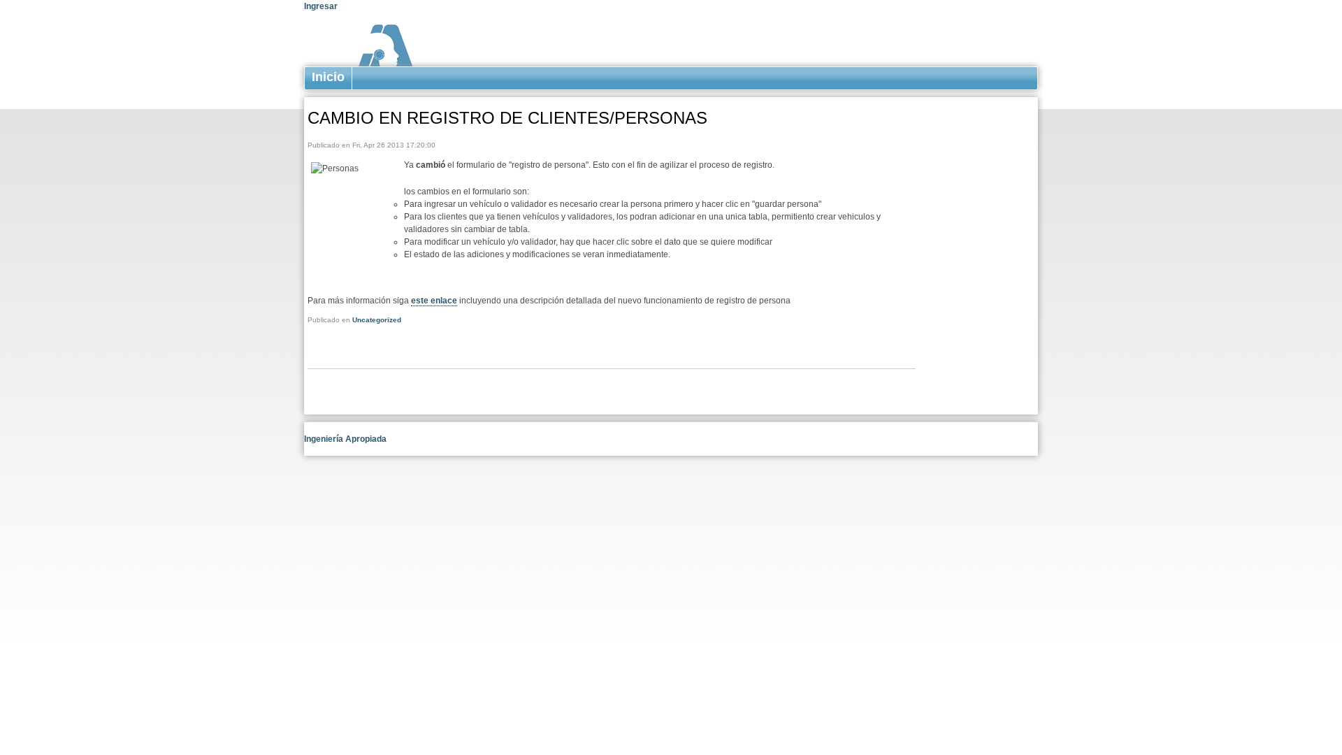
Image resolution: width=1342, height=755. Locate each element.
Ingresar (321, 6)
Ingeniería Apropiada (345, 439)
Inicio (328, 77)
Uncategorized (376, 320)
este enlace (434, 300)
